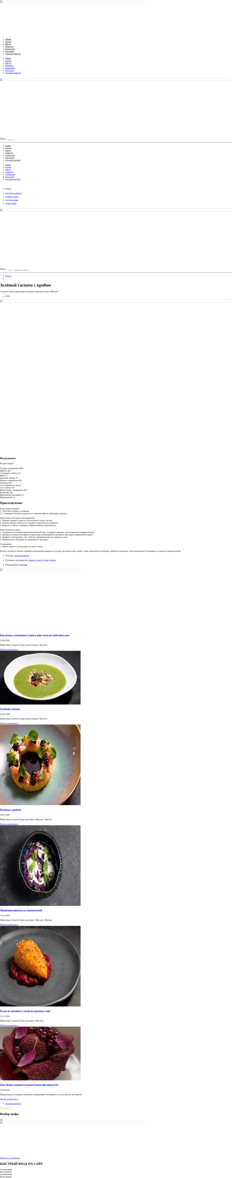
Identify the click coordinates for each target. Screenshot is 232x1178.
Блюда (8, 42)
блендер (23, 565)
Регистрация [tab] (6, 1172)
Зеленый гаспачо (10, 708)
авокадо (32, 560)
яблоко (53, 560)
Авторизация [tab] (6, 1169)
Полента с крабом (10, 809)
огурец (45, 560)
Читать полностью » (9, 649)
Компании (10, 49)
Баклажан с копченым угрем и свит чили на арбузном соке (34, 635)
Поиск (3, 139)
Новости (9, 46)
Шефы (8, 39)
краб (39, 560)
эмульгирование (21, 555)
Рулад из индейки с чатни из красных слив (25, 1011)
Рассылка (9, 51)
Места (8, 44)
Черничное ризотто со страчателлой (21, 910)
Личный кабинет (13, 54)
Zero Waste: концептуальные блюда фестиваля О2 (29, 1084)
